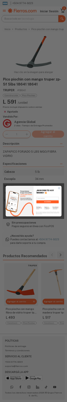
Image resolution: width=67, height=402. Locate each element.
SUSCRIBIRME (47, 201)
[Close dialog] (59, 188)
